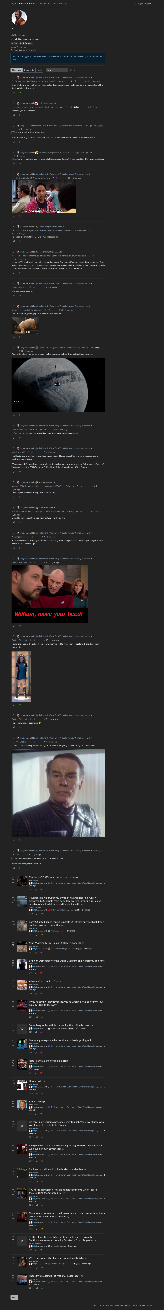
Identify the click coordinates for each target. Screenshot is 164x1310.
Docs (127, 1305)
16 (32, 1017)
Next (14, 1297)
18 (32, 1205)
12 (32, 1137)
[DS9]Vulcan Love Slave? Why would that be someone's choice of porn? (40, 81)
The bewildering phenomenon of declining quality (68, 126)
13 (32, 1181)
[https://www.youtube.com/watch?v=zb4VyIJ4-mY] (22, 1241)
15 (32, 1161)
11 (32, 1268)
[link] (75, 81)
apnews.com (33, 928)
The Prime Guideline (19, 742)
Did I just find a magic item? (73, 153)
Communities (45, 4)
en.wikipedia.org (35, 907)
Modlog (109, 1305)
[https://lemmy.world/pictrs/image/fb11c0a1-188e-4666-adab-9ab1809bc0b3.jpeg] (22, 1125)
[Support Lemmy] (66, 3)
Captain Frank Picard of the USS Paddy (27, 310)
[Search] (135, 3)
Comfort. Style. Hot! (19, 563)
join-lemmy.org (145, 1305)
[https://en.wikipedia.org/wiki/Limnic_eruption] (22, 901)
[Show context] (71, 81)
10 (32, 914)
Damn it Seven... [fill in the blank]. (25, 430)
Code (134, 1305)
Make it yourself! (18, 452)
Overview (16, 70)
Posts (39, 70)
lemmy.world (33, 880)
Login (140, 4)
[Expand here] (22, 881)
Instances (119, 1305)
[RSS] (74, 70)
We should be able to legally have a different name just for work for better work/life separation (49, 231)
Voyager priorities (18, 537)
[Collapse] (14, 78)
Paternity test (98, 851)
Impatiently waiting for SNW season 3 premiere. (31, 178)
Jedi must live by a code (75, 348)
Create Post (58, 4)
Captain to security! (19, 287)
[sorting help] (71, 70)
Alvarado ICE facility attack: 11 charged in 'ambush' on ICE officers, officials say (43, 486)
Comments (29, 70)
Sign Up (148, 4)
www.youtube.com (36, 1243)
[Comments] (22, 1029)
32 (32, 935)
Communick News (25, 3)
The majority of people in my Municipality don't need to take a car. (38, 107)
